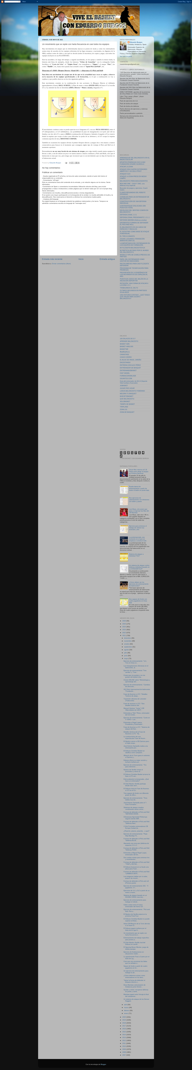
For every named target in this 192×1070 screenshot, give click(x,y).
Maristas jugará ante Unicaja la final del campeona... (136, 995)
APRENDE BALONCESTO (129, 341)
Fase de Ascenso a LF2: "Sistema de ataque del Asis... (137, 728)
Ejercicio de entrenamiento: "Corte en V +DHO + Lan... (137, 718)
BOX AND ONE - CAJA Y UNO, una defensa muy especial (132, 184)
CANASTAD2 (124, 354)
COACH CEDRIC (126, 357)
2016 (124, 1029)
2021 (124, 635)
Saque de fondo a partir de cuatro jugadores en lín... (135, 967)
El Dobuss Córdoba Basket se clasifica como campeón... (134, 751)
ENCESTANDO (125, 362)
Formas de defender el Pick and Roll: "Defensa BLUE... (137, 839)
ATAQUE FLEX (125, 174)
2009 (124, 1049)
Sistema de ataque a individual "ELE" (136, 555)
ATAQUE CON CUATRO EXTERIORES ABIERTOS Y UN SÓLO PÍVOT (133, 170)
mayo (126, 658)
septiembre (128, 647)
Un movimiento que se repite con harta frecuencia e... (135, 934)
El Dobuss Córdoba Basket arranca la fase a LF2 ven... (137, 775)
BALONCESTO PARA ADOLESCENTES (134, 181)
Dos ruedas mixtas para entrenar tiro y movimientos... (136, 858)
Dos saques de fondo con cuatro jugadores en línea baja (138, 600)
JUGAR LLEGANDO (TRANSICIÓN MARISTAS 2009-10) (132, 239)
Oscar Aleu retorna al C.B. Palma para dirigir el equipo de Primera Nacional (138, 471)
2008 (124, 1052)
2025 (124, 624)
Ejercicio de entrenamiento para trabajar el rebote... (135, 901)
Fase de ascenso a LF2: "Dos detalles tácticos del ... (134, 704)
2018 (124, 1023)
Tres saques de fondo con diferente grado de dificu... (136, 794)
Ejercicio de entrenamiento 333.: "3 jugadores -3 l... (136, 887)
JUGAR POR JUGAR (127, 388)
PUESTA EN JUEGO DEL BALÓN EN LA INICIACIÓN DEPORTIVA (134, 280)
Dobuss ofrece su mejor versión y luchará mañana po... (135, 761)
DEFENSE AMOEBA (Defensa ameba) (133, 220)
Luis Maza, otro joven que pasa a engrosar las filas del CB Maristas (139, 511)
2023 (124, 629)
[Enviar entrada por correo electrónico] (66, 163)
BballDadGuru (125, 352)
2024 (124, 627)
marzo (126, 1007)
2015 (124, 1032)
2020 (124, 1017)
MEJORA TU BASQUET (128, 393)
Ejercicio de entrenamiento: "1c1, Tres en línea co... (135, 662)
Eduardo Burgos (136, 42)
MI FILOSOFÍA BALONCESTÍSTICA (132, 248)
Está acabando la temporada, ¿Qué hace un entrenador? (136, 780)
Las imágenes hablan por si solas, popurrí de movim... (136, 877)
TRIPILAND (124, 407)
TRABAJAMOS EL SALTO (129, 288)
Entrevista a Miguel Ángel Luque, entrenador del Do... (135, 853)
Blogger (103, 1064)
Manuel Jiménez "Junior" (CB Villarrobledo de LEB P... (134, 709)
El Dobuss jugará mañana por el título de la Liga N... (135, 929)
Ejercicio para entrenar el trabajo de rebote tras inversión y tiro (138, 527)
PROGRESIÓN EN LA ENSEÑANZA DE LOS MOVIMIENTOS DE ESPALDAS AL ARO (134, 274)
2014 (124, 1034)
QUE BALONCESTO (127, 399)
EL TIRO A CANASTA (127, 236)
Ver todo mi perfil (126, 56)
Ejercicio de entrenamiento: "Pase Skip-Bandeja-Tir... (135, 835)
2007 (124, 1055)
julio (125, 653)
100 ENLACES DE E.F (128, 338)
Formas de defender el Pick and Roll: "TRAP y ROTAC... (137, 863)
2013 (124, 1037)
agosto (126, 650)
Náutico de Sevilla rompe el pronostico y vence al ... (133, 770)
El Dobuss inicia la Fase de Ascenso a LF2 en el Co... (136, 789)
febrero (127, 1010)
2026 (124, 621)
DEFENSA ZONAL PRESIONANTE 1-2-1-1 (135, 217)
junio (126, 655)
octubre (127, 644)
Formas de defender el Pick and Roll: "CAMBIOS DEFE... (137, 872)
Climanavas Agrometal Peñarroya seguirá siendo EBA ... (135, 818)
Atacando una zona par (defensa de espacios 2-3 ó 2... (136, 844)
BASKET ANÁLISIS (126, 346)
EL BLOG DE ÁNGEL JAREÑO (130, 360)
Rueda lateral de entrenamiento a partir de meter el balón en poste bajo (139, 488)
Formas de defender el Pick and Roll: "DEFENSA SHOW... (137, 813)
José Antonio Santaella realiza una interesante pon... (136, 747)
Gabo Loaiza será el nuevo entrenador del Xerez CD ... (134, 905)
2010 (124, 1046)
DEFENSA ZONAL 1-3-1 (128, 215)
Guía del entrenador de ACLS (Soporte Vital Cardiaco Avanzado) (133, 382)
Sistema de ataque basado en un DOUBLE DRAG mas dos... (135, 896)
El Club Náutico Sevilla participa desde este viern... (135, 784)
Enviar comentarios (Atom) (61, 263)
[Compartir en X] (74, 163)
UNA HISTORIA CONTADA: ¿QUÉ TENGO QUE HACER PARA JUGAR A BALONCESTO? (135, 296)
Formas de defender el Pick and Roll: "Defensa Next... (137, 822)
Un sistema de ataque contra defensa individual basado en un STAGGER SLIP (139, 567)
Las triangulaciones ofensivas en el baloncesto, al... (136, 666)
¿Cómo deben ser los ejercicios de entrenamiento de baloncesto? (138, 584)
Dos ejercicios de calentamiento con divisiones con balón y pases (139, 499)
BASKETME (124, 349)
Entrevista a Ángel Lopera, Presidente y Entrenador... (134, 723)
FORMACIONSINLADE (128, 376)
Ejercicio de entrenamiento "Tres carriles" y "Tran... (135, 671)
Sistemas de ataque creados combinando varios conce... (134, 808)
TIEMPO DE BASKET (127, 404)
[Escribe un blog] (72, 163)
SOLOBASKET (125, 401)
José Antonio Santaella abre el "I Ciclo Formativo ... (135, 803)
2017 (124, 1026)
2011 (124, 1043)
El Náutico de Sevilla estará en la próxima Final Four (135, 915)
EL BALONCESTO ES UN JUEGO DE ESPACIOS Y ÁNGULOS (133, 228)
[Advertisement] (136, 136)
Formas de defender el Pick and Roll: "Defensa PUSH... (137, 849)
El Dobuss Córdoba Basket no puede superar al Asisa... (137, 919)
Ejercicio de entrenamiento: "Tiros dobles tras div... (135, 799)
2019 (124, 1020)
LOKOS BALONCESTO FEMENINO (132, 391)
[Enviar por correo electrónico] (70, 163)
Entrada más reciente (52, 259)
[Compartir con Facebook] (76, 163)
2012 (124, 1040)
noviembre (128, 641)
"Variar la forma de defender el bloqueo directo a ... (134, 981)
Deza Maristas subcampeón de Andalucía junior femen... (134, 986)
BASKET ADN (124, 344)
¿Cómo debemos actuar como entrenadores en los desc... (134, 976)
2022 (124, 632)
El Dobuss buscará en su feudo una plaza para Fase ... (136, 868)
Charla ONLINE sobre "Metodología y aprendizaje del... (137, 681)
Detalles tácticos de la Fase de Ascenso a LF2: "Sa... (134, 733)
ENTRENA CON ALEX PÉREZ (130, 365)
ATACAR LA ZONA (126, 167)
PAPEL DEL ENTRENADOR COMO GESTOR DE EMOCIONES (132, 260)
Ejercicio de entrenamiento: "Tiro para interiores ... (135, 766)
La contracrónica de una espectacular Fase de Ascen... (135, 737)
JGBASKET (124, 385)
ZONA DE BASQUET (127, 412)
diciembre (127, 638)
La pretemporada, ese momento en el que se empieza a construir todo (137, 539)
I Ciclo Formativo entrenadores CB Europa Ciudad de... (136, 827)
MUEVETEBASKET (126, 396)
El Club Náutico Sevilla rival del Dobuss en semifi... (134, 943)
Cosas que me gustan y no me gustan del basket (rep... (134, 676)
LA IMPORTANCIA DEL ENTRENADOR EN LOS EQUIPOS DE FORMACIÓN (135, 244)
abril (126, 1004)
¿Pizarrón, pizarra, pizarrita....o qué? (136, 831)
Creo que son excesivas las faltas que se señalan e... (135, 962)
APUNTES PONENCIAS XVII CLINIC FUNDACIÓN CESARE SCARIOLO (132, 163)
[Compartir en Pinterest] (78, 163)
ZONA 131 (123, 409)
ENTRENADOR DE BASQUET (130, 368)
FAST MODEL (125, 373)
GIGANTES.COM (126, 378)
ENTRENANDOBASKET (128, 370)
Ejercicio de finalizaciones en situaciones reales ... (134, 953)
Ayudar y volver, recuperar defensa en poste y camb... (136, 990)
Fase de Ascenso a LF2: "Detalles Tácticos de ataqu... (135, 695)
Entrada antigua (107, 259)
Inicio (81, 259)
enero (126, 1013)
